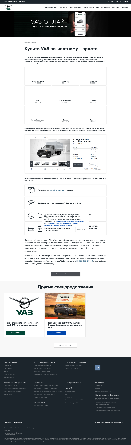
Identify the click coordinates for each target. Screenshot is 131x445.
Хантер (6, 371)
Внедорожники (10, 362)
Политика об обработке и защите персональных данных (105, 403)
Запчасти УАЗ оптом (40, 397)
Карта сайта (18, 422)
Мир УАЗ (115, 7)
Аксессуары (39, 402)
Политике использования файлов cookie (69, 221)
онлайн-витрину (58, 190)
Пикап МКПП (8, 368)
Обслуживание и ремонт (45, 362)
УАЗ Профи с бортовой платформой (15, 388)
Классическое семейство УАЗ (74, 400)
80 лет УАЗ (68, 397)
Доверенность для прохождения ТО (45, 374)
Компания (124, 7)
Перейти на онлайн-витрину (63, 274)
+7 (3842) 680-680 (115, 2)
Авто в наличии (75, 7)
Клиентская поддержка (72, 368)
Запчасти (38, 382)
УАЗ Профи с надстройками (12, 391)
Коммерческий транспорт (15, 382)
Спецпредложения (103, 7)
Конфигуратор (89, 7)
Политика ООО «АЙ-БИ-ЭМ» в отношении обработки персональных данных (24, 428)
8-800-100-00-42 (84, 261)
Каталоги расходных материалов (44, 394)
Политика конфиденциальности (105, 407)
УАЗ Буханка (8, 394)
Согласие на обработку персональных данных (107, 399)
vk (97, 367)
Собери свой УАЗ (9, 374)
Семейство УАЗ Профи (11, 385)
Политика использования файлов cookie (107, 410)
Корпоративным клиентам (103, 391)
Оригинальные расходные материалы (45, 388)
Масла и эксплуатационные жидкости (46, 385)
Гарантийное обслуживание (73, 365)
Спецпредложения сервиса (42, 371)
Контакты (125, 2)
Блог (66, 394)
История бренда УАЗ (71, 403)
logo (10, 7)
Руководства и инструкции (42, 368)
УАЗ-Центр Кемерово (10, 2)
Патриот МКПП (8, 365)
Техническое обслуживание (42, 365)
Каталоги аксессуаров (41, 405)
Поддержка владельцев (75, 362)
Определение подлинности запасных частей (48, 391)
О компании (98, 385)
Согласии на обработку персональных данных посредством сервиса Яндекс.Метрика (61, 224)
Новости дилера (70, 391)
